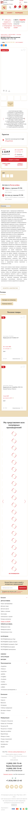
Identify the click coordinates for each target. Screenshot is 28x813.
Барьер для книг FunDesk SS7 (11, 337)
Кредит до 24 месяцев (6, 723)
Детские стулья (5, 606)
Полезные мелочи (7, 303)
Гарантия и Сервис (8, 4)
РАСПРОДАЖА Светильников (8, 649)
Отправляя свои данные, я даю (12, 592)
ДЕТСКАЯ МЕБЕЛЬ (5, 601)
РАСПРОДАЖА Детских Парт (8, 639)
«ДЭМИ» (3, 674)
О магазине (4, 697)
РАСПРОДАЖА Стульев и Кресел (9, 641)
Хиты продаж (5, 657)
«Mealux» (3, 669)
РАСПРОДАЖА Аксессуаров (8, 647)
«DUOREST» (4, 684)
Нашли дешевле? (19, 156)
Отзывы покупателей (6, 739)
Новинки (3, 654)
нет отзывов (19, 42)
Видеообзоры (4, 734)
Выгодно (3, 659)
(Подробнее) (9, 141)
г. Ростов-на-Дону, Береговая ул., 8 (17, 751)
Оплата (5, 2)
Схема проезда (14, 759)
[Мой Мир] (6, 45)
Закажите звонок (7, 774)
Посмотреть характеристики (10, 288)
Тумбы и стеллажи (5, 611)
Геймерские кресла (6, 629)
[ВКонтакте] (2, 45)
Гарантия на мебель (6, 731)
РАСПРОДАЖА (4, 636)
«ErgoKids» (4, 666)
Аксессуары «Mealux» (8, 385)
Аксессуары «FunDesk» (8, 336)
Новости (3, 700)
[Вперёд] (25, 501)
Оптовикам (4, 705)
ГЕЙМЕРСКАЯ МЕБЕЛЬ (6, 624)
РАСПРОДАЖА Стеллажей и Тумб (9, 644)
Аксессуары (4, 614)
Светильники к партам (6, 616)
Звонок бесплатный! (14, 766)
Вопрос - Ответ (4, 741)
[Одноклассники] (4, 45)
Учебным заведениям (6, 708)
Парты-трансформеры (6, 603)
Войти (25, 2)
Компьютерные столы (6, 632)
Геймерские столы (5, 627)
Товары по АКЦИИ (5, 621)
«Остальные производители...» (9, 689)
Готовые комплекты (6, 619)
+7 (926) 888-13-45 (14, 780)
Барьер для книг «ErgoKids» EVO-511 (13, 387)
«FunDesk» (3, 679)
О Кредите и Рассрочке (7, 721)
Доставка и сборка (6, 710)
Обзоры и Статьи (5, 736)
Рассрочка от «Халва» (6, 728)
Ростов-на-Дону (14, 185)
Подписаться (22, 587)
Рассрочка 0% (4, 726)
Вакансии (3, 702)
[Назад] (3, 501)
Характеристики (16, 358)
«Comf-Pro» (4, 671)
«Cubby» (3, 682)
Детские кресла (5, 608)
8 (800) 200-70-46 (14, 763)
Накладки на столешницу (9, 300)
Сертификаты (4, 744)
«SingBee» (3, 676)
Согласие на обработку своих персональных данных (12, 592)
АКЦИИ (3, 747)
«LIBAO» (3, 687)
